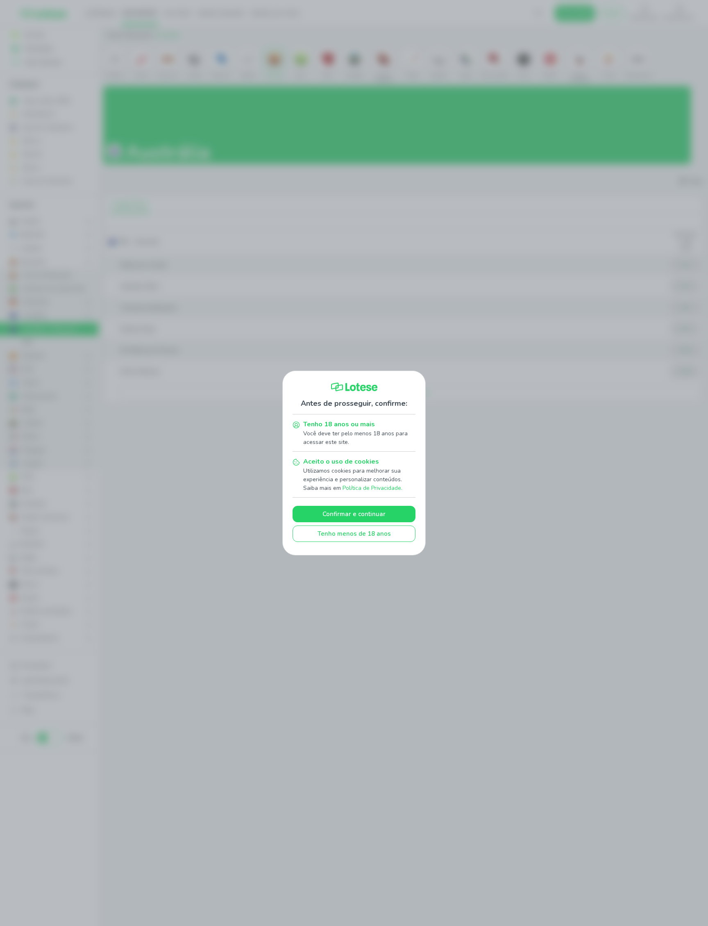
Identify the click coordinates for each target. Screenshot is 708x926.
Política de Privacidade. (372, 488)
